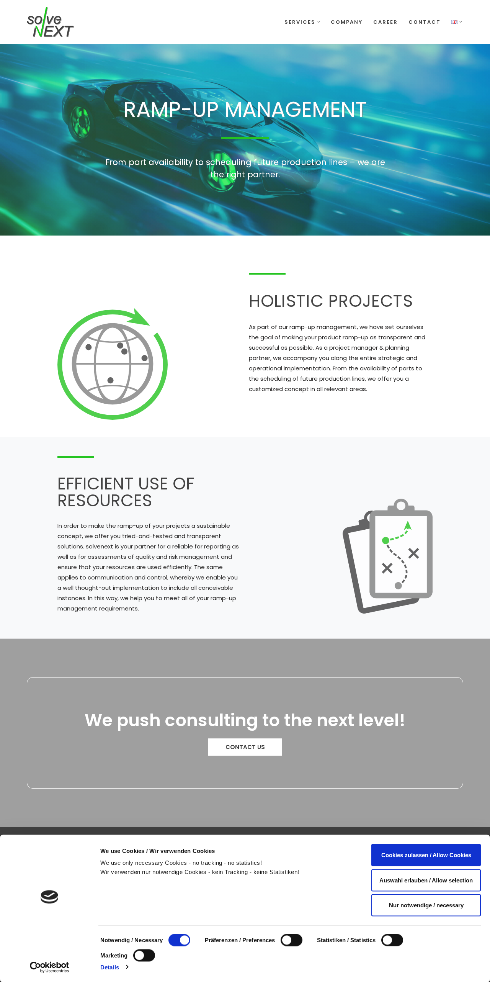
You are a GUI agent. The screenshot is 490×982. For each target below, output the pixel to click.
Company (347, 22)
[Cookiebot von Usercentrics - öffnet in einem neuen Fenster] (49, 967)
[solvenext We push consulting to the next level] (50, 22)
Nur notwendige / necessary (426, 905)
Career (385, 22)
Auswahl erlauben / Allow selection (426, 880)
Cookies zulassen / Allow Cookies (426, 855)
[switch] (291, 940)
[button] (318, 22)
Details (109, 967)
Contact (424, 22)
